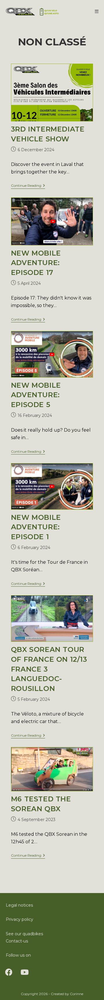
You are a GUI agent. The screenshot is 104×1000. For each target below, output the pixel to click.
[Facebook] (8, 972)
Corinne (76, 994)
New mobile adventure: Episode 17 (36, 263)
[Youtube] (24, 972)
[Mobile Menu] (97, 11)
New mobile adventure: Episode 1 (36, 527)
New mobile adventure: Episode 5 (36, 395)
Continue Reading (28, 186)
